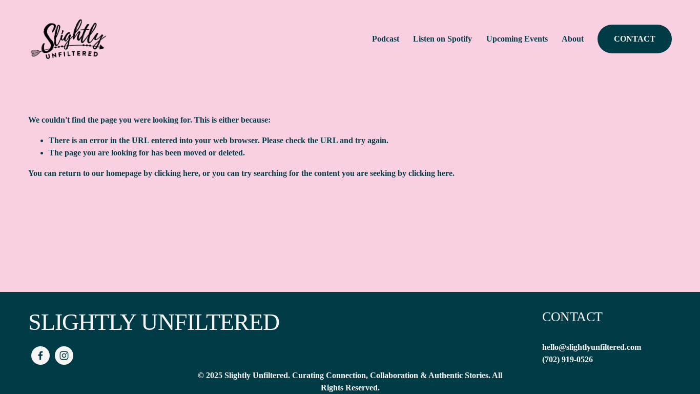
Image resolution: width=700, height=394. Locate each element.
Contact (634, 38)
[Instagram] (64, 355)
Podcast (385, 38)
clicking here (176, 173)
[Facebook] (40, 355)
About (573, 38)
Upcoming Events (517, 38)
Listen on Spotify (442, 38)
